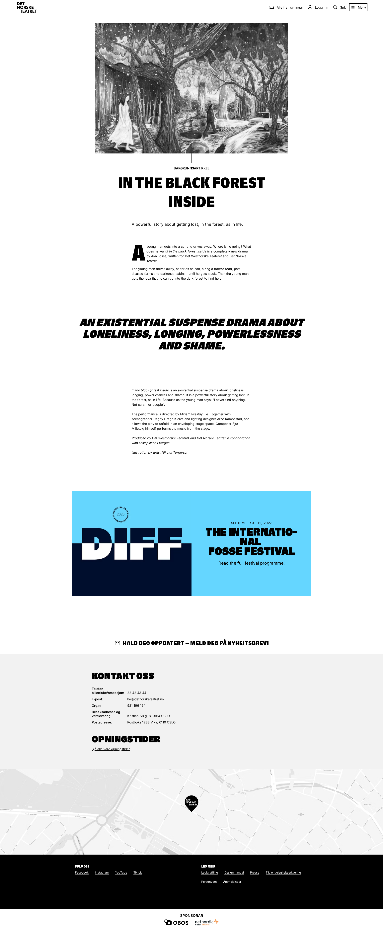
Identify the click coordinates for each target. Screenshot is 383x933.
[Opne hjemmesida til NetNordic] (207, 922)
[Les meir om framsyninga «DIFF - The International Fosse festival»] (132, 543)
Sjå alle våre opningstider (111, 749)
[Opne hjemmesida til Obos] (176, 922)
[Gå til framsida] (27, 7)
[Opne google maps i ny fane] (191, 812)
